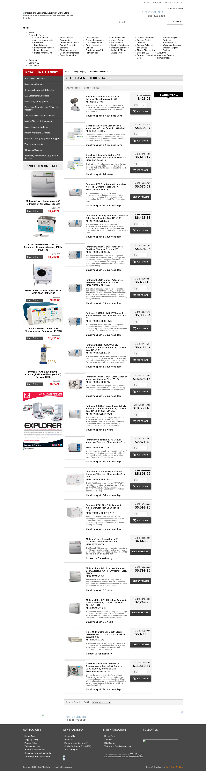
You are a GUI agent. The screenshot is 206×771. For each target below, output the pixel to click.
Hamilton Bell (92, 53)
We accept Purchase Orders (37, 756)
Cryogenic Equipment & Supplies (39, 90)
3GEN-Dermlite (41, 37)
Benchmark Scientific (44, 47)
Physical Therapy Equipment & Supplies (43, 138)
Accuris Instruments (43, 40)
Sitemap (108, 739)
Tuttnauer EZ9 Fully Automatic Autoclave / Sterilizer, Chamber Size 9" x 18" (106, 185)
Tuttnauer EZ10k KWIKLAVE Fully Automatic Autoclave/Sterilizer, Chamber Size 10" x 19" (106, 347)
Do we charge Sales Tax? (76, 743)
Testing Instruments (34, 144)
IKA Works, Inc (118, 37)
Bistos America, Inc (43, 53)
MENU (26, 28)
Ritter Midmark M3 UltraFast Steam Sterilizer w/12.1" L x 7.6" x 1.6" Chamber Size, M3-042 (106, 634)
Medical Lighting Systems (36, 127)
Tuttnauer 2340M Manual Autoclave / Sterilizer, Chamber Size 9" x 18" (104, 248)
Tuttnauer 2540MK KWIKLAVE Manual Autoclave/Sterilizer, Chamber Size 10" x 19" (106, 315)
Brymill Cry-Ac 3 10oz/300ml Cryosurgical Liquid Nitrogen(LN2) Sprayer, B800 (43, 374)
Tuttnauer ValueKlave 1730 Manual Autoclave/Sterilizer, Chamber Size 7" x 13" (105, 442)
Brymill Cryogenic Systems (68, 46)
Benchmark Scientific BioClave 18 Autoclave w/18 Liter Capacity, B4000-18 (106, 156)
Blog (167, 2)
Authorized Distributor (35, 749)
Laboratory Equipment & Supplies (40, 115)
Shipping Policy (31, 739)
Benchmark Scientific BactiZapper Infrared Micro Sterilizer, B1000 (103, 97)
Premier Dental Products (144, 41)
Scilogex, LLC (143, 53)
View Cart (177, 21)
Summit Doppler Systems (170, 38)
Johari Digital (117, 40)
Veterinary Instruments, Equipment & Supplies (41, 157)
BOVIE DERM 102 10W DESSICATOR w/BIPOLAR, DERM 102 (43, 292)
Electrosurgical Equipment (36, 101)
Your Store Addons (174, 767)
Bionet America (41, 50)
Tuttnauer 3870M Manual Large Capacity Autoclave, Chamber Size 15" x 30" (106, 378)
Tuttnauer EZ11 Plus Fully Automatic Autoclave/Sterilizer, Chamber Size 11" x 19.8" (106, 508)
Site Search (109, 743)
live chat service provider (175, 8)
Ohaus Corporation (146, 37)
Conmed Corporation (69, 53)
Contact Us (177, 2)
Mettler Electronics (120, 47)
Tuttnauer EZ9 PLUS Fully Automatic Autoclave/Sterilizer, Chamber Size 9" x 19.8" (105, 474)
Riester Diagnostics (146, 50)
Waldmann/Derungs (172, 45)
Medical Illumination (120, 45)
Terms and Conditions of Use (117, 746)
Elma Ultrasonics (93, 45)
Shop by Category (78, 72)
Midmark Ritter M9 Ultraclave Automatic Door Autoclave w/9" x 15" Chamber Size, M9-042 (106, 571)
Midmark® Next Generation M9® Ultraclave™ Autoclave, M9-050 (43, 202)
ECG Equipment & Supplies (37, 96)
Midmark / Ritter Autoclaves (118, 51)
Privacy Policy (31, 743)
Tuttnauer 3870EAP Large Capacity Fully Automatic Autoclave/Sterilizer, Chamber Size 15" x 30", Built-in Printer (106, 408)
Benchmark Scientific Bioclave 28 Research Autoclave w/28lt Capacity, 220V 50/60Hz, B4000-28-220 (104, 666)
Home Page (109, 736)
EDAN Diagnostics (94, 42)
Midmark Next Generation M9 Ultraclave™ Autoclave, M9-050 (102, 540)
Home (146, 2)
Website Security (32, 746)
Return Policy (31, 736)
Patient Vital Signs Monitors (37, 133)
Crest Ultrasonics (68, 55)
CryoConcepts (92, 37)
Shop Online (32, 211)
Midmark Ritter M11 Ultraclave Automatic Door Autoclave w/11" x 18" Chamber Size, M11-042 (106, 602)
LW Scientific (117, 42)
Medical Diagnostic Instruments (39, 121)
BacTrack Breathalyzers (40, 43)
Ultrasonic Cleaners (33, 150)
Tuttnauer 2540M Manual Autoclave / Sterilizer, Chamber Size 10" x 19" (104, 281)
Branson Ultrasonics (69, 42)
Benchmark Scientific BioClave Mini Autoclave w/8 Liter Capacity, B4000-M (105, 127)
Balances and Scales (34, 84)
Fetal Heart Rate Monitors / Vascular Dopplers (41, 108)
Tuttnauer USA (169, 42)
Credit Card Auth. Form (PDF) (77, 746)
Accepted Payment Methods (38, 753)
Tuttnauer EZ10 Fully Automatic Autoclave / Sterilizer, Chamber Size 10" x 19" (107, 216)
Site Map (157, 2)
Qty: (136, 105)
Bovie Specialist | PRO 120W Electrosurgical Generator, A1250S (43, 329)
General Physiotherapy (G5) (94, 49)
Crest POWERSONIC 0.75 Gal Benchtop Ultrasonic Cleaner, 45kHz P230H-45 (43, 247)
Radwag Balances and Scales (145, 46)
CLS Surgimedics (68, 50)
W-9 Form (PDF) (71, 749)
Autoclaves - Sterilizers (35, 78)
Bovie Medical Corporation (66, 38)
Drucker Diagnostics (95, 40)
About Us (68, 739)
